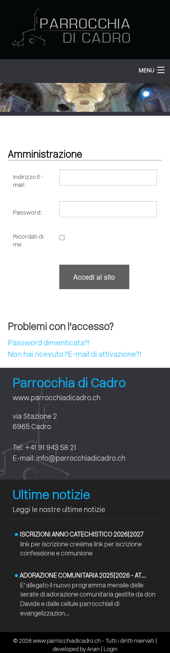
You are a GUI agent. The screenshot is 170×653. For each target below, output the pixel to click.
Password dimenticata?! (48, 342)
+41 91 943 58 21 (50, 447)
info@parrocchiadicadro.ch (80, 458)
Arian (93, 649)
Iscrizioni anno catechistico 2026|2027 (79, 534)
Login (110, 649)
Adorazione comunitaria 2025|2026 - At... (80, 575)
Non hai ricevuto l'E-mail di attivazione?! (74, 354)
